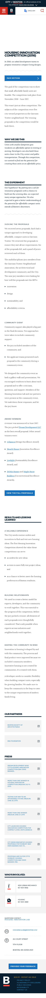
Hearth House (13, 449)
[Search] (41, 11)
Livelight (11, 460)
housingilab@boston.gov (25, 930)
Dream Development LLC (30, 427)
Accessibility (23, 987)
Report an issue (25, 977)
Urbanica (11, 442)
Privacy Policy (23, 980)
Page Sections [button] (13, 78)
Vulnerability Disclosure (29, 982)
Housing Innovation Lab (17, 920)
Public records (24, 985)
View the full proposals (19, 493)
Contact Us (22, 990)
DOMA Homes (13, 472)
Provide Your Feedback (23, 966)
